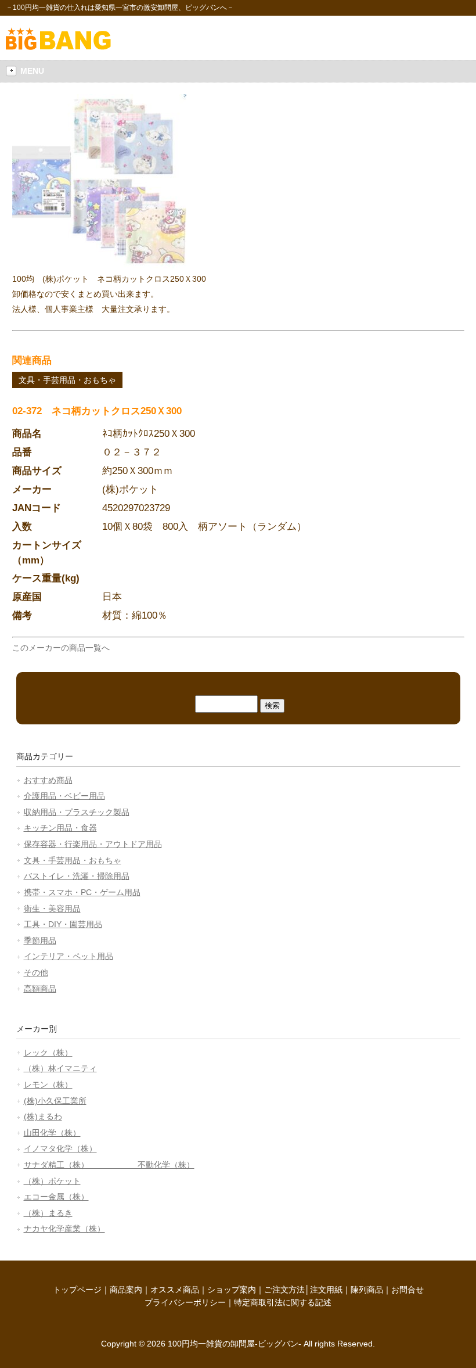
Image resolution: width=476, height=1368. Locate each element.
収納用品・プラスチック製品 (76, 812)
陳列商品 (367, 1289)
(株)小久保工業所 (55, 1100)
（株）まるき (48, 1213)
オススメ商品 (174, 1289)
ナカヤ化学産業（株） (64, 1228)
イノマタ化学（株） (60, 1148)
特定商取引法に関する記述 (282, 1302)
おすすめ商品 (48, 780)
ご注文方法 (284, 1289)
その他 (36, 972)
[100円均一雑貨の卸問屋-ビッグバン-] (58, 47)
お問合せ (407, 1289)
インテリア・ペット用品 (68, 956)
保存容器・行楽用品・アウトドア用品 (93, 844)
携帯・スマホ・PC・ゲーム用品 (82, 892)
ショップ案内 (231, 1289)
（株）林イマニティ (60, 1068)
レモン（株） (48, 1084)
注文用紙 (326, 1289)
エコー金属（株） (56, 1196)
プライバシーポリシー (185, 1302)
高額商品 (40, 988)
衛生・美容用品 (52, 908)
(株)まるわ (43, 1116)
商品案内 (126, 1289)
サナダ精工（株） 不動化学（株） (109, 1164)
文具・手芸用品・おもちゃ (67, 380)
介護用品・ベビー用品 (64, 795)
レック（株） (48, 1052)
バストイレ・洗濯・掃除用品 (76, 876)
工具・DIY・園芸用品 (63, 924)
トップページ (77, 1289)
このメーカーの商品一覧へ (61, 647)
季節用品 (40, 940)
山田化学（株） (52, 1132)
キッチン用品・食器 (60, 827)
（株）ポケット (52, 1181)
